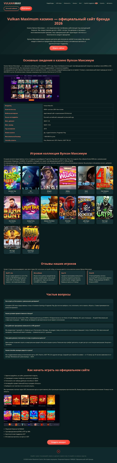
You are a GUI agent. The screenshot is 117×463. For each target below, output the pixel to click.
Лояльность (67, 3)
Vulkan (12, 3)
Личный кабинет (11, 8)
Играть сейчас (58, 48)
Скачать (102, 3)
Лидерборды (50, 3)
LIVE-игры (59, 3)
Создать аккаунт (58, 442)
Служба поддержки (90, 3)
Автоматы (109, 3)
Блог (80, 3)
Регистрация (26, 8)
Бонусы (75, 3)
